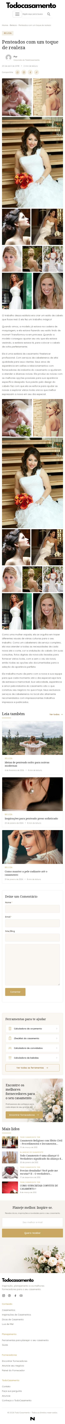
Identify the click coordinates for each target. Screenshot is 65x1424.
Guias (5, 1344)
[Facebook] (15, 1295)
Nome (8, 902)
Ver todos (55, 714)
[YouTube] (21, 1295)
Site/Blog (10, 931)
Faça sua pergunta (12, 1391)
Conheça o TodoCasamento (17, 1400)
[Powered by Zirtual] (32, 1418)
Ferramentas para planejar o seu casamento (25, 1340)
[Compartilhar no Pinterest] (23, 72)
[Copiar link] (36, 72)
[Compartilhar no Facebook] (30, 72)
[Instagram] (3, 1295)
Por (15, 56)
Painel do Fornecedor (13, 1370)
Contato (6, 1386)
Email (7, 917)
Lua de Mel (8, 1324)
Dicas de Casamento (13, 1319)
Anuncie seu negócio (13, 1365)
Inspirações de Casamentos (16, 1314)
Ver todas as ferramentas (30, 1067)
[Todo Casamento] (31, 5)
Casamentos (8, 1310)
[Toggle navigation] (17, 14)
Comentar (15, 991)
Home (5, 25)
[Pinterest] (9, 1295)
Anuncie (6, 1395)
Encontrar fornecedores (22, 1115)
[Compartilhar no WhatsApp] (17, 72)
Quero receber (32, 1232)
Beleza (13, 25)
